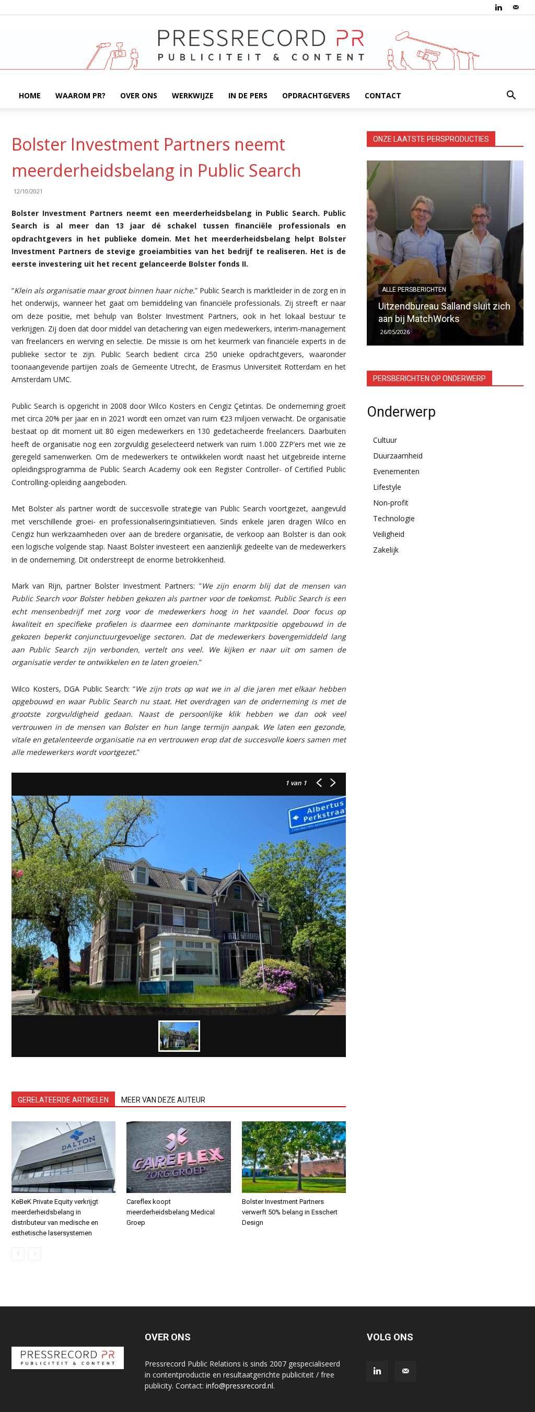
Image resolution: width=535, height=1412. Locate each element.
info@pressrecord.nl (239, 1386)
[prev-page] (18, 1253)
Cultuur (385, 440)
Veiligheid (388, 534)
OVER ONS (138, 95)
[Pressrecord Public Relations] (267, 50)
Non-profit (391, 503)
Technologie (394, 518)
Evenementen (396, 471)
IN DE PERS (248, 95)
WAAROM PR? (80, 95)
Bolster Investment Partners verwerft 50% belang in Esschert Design (290, 1212)
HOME (30, 95)
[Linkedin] (498, 7)
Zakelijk (386, 550)
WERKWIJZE (193, 95)
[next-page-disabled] (34, 1253)
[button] (511, 96)
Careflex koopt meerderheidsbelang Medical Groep (170, 1212)
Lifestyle (387, 487)
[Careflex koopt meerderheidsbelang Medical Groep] (178, 1157)
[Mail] (516, 7)
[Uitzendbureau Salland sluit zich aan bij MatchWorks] (445, 253)
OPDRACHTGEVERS (316, 95)
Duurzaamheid (398, 456)
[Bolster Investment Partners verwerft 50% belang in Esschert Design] (294, 1157)
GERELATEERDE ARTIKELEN (63, 1100)
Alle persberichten (414, 289)
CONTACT (383, 95)
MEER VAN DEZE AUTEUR (163, 1100)
